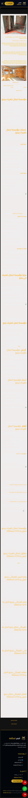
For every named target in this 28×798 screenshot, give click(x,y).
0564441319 (19, 90)
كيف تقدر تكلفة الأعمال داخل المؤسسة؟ (17, 492)
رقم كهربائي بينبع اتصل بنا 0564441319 (14, 603)
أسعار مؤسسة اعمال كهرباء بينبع (17, 381)
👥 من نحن (20, 760)
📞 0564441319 (18, 777)
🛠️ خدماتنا (20, 757)
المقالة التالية (14, 724)
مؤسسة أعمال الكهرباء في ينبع (18, 43)
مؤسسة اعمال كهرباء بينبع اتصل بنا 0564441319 (14, 529)
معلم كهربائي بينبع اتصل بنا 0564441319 (15, 673)
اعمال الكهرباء (22, 41)
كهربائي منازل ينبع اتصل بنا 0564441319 (14, 628)
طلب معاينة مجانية (17, 781)
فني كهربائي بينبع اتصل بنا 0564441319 (14, 651)
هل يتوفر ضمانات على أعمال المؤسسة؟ (17, 501)
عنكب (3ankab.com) (7, 792)
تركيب (12, 87)
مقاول (18, 563)
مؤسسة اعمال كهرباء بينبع (16, 351)
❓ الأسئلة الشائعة (19, 762)
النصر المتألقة (15, 82)
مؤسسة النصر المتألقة (17, 213)
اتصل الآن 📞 (9, 3)
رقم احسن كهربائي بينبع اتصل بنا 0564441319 (15, 578)
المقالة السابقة (14, 720)
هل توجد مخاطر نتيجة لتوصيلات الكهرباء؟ (17, 485)
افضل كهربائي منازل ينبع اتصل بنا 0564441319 (15, 695)
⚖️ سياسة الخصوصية (18, 765)
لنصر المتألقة (21, 454)
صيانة (19, 346)
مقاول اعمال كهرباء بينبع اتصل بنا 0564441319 (14, 554)
